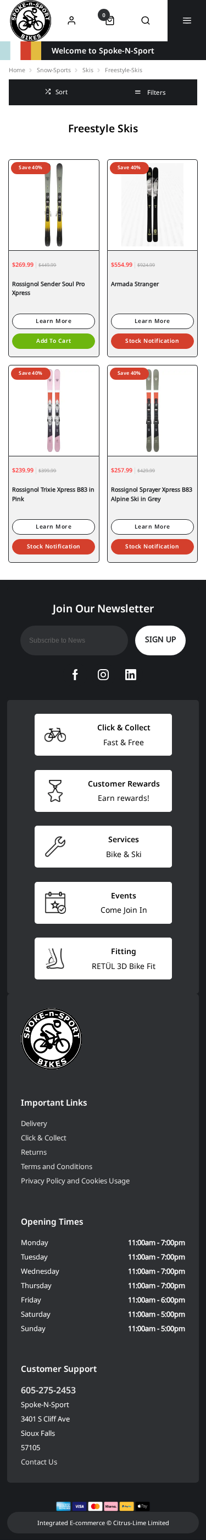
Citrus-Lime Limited (141, 1523)
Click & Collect (43, 1138)
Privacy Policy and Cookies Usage (75, 1181)
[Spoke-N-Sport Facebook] (75, 675)
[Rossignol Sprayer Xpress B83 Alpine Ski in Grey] (152, 410)
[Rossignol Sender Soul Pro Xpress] (53, 204)
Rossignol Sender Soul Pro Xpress (48, 288)
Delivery (34, 1123)
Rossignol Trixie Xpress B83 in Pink (53, 494)
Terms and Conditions (56, 1166)
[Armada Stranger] (152, 204)
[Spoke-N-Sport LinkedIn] (131, 675)
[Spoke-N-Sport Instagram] (103, 675)
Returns (34, 1152)
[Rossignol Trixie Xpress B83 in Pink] (53, 410)
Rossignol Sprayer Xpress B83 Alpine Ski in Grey (151, 494)
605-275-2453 (48, 1390)
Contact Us (39, 1462)
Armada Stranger (135, 284)
